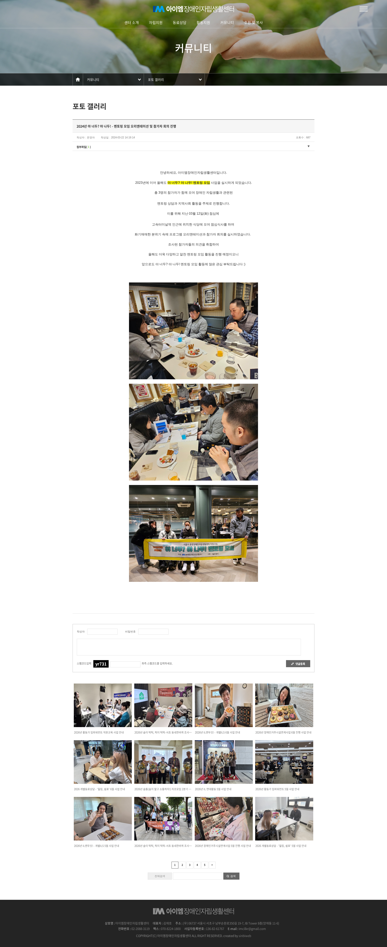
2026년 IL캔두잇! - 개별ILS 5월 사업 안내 (96, 846)
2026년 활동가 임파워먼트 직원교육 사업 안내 (99, 732)
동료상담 (179, 22)
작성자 (81, 631)
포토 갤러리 (156, 79)
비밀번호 (130, 631)
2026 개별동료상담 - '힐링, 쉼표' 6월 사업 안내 (99, 789)
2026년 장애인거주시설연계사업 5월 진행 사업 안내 (223, 846)
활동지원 (203, 22)
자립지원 (156, 22)
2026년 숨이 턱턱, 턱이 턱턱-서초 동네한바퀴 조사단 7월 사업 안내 (170, 732)
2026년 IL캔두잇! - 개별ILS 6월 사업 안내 (217, 732)
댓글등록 (300, 664)
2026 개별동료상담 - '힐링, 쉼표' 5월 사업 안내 (280, 846)
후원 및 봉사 (253, 22)
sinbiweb (245, 935)
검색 (233, 876)
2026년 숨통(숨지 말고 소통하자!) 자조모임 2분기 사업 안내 (166, 789)
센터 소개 (131, 22)
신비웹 (193, 9)
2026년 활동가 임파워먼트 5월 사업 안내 (277, 789)
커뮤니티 (227, 22)
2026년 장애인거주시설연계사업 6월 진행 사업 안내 (283, 732)
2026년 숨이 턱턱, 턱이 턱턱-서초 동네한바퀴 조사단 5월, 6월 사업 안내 (173, 846)
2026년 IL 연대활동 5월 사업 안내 (213, 789)
